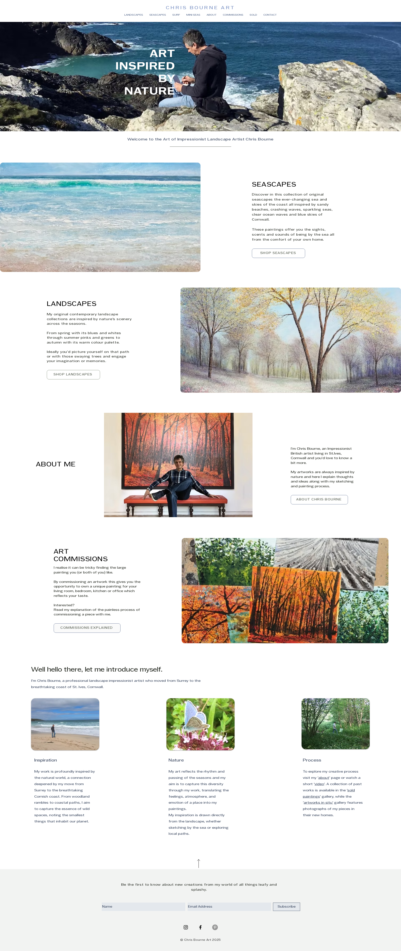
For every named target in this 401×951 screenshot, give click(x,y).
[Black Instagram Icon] (186, 927)
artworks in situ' (318, 802)
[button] (253, 15)
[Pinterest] (215, 927)
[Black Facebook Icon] (200, 927)
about (323, 778)
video (319, 784)
